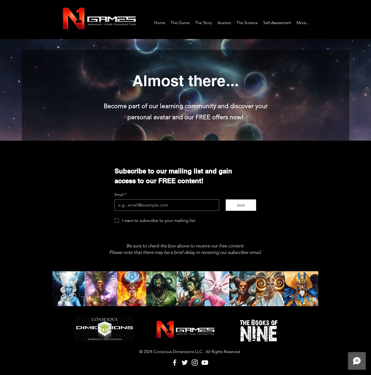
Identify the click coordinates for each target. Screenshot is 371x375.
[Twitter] (185, 362)
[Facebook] (175, 362)
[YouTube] (205, 362)
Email (120, 194)
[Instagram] (195, 362)
